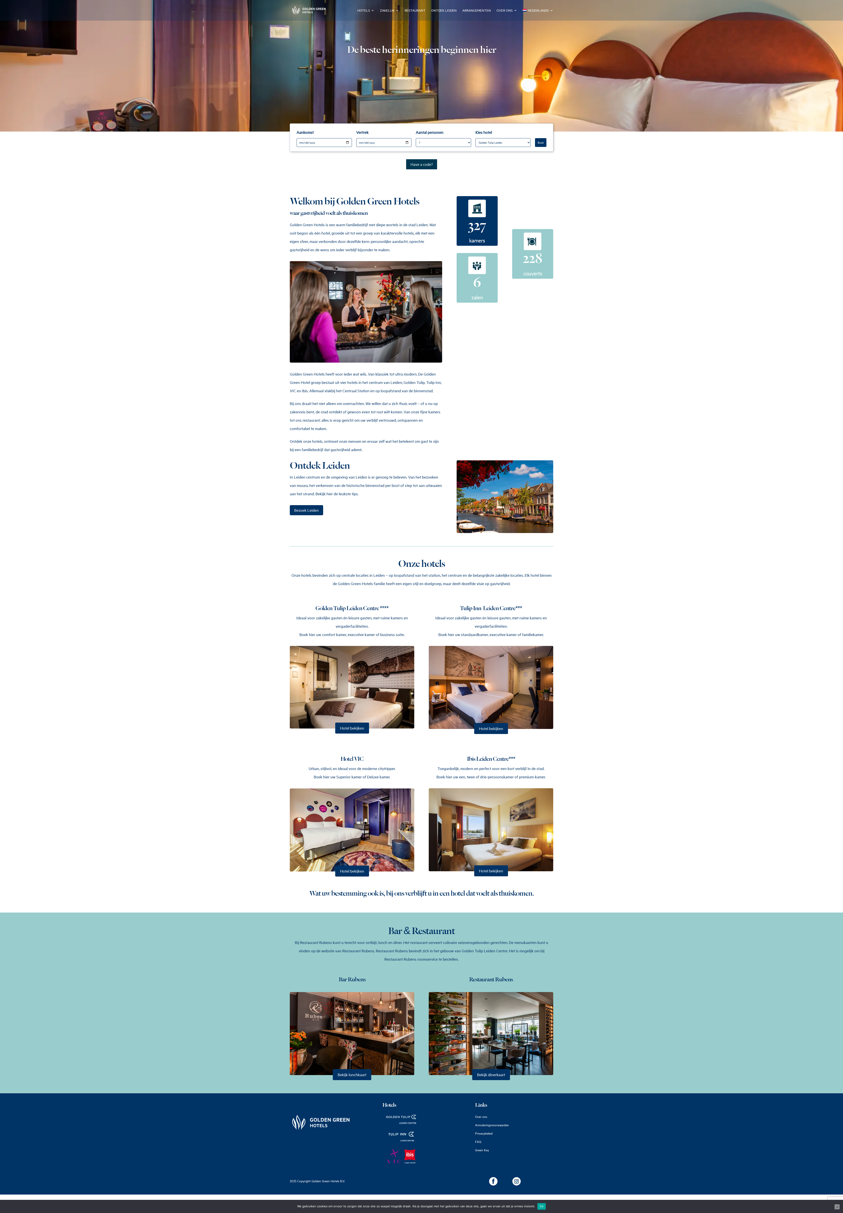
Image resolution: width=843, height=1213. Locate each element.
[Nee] (837, 1206)
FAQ (478, 1142)
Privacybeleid (484, 1133)
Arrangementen (476, 11)
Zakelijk (387, 11)
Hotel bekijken (352, 728)
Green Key (482, 1150)
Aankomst (305, 132)
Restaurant (415, 11)
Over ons (505, 11)
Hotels (363, 11)
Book (541, 142)
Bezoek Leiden (306, 510)
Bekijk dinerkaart (491, 1074)
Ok (542, 1206)
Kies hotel (484, 132)
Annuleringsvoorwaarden (492, 1125)
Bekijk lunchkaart (352, 1074)
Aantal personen (429, 132)
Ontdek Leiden (444, 11)
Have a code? (422, 164)
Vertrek (362, 132)
